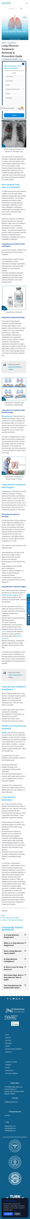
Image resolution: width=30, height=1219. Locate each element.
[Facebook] (8, 999)
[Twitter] (22, 999)
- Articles (7, 1046)
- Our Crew (8, 1040)
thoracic (4, 43)
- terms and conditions (11, 1073)
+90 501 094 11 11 (10, 1126)
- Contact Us (8, 1052)
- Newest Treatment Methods (13, 1049)
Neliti (3, 915)
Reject (17, 1214)
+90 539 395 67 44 (10, 1128)
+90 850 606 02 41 (10, 1130)
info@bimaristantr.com (11, 1102)
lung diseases (12, 43)
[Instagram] (11, 999)
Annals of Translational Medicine (12, 920)
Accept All (8, 1214)
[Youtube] (13, 999)
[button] (15, 10)
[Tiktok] (19, 999)
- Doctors (7, 1067)
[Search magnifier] (21, 8)
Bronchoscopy (7, 416)
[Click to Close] (23, 64)
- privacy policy (9, 1070)
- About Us (8, 1037)
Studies (4, 732)
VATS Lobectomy (14, 675)
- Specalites (8, 1043)
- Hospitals (8, 1064)
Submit (14, 115)
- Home (7, 1034)
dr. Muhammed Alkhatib (9, 59)
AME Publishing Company (10, 918)
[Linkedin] (16, 999)
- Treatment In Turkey (11, 1062)
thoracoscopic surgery (10, 595)
